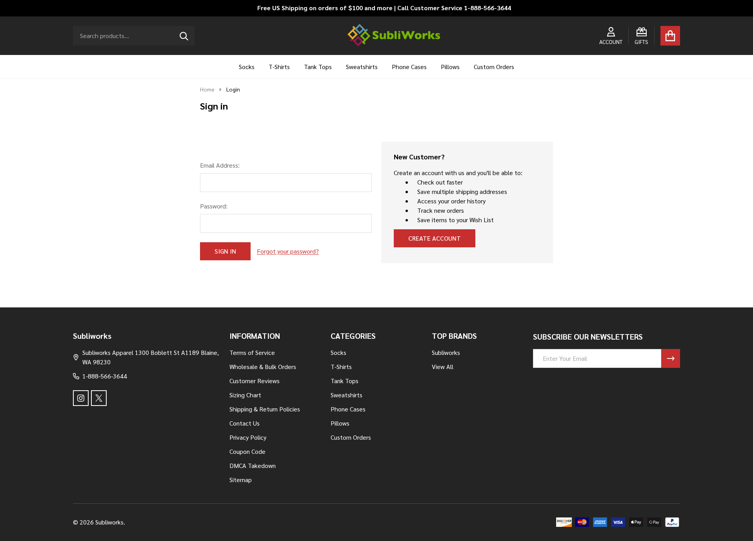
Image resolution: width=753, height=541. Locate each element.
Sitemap (240, 479)
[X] (99, 398)
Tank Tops (318, 66)
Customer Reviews (254, 381)
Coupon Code (247, 451)
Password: (213, 206)
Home (207, 89)
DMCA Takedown (252, 465)
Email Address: (220, 165)
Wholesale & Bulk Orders (262, 366)
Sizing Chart (245, 395)
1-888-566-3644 (104, 376)
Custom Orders (494, 66)
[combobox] (134, 36)
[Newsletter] (670, 358)
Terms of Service (252, 352)
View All (442, 366)
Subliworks (446, 352)
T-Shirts (279, 66)
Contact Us (244, 423)
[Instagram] (81, 398)
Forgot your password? (288, 251)
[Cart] (670, 36)
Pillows (450, 66)
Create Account (434, 238)
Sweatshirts (362, 66)
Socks (247, 66)
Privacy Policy (247, 437)
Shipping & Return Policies (264, 409)
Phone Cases (409, 66)
